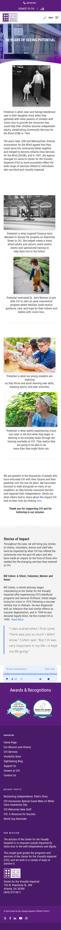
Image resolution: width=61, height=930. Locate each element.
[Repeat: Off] (21, 679)
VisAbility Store (12, 756)
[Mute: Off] (40, 679)
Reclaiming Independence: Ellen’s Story (26, 796)
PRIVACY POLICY (43, 911)
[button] (53, 17)
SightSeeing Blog (13, 761)
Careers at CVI (12, 770)
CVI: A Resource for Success (19, 814)
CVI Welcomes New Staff (17, 809)
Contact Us (10, 775)
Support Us (10, 766)
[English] (42, 9)
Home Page (10, 742)
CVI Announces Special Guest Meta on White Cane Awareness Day (29, 802)
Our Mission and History (17, 747)
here (39, 500)
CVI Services (11, 751)
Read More (17, 619)
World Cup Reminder (15, 819)
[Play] (7, 679)
